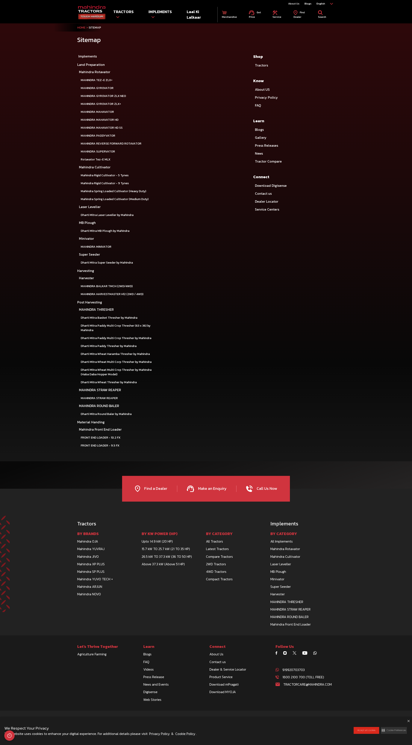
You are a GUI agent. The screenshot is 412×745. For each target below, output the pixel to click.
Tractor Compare (268, 161)
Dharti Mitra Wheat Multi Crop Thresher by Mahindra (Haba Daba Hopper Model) (116, 372)
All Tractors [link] (214, 541)
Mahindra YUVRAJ (91, 548)
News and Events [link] (156, 684)
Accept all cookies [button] (366, 730)
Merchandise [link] (229, 17)
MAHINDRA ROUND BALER (99, 405)
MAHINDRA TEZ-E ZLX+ (96, 80)
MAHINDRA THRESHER (96, 309)
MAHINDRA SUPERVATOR (98, 151)
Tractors (261, 65)
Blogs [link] (307, 4)
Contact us (263, 193)
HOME (81, 27)
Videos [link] (148, 669)
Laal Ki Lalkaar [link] (194, 14)
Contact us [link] (217, 661)
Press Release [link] (153, 676)
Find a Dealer (155, 488)
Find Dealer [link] (299, 14)
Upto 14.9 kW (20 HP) (157, 541)
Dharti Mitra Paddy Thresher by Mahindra (108, 346)
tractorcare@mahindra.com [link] (307, 684)
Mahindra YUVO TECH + (95, 579)
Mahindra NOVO (89, 594)
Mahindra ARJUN (89, 586)
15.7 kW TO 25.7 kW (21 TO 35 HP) (166, 548)
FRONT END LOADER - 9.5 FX (100, 445)
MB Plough (87, 222)
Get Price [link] (255, 14)
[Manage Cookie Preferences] (9, 735)
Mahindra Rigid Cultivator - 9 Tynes (105, 183)
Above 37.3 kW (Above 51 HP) (163, 564)
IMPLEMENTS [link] (160, 12)
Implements (87, 56)
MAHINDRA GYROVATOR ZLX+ (101, 104)
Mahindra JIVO (88, 556)
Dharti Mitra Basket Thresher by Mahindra (109, 317)
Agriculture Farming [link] (91, 654)
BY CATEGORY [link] (219, 533)
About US (262, 89)
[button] (394, 730)
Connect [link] (217, 646)
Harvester (86, 278)
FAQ (258, 105)
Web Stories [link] (152, 699)
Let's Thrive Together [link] (97, 646)
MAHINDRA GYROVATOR (97, 88)
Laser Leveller (90, 206)
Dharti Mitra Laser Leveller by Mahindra (107, 215)
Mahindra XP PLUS (91, 564)
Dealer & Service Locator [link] (227, 669)
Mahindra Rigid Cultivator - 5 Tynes (105, 175)
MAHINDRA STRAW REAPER (100, 389)
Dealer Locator (266, 201)
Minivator (86, 238)
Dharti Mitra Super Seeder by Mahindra (107, 262)
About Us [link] (293, 4)
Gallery (261, 137)
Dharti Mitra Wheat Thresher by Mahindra (109, 382)
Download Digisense (271, 185)
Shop (258, 56)
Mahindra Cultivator (95, 167)
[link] (91, 12)
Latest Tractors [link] (217, 548)
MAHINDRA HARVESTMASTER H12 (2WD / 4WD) (112, 294)
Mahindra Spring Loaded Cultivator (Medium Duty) (114, 199)
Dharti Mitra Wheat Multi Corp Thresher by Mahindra (116, 362)
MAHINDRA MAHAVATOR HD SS (102, 127)
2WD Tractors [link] (216, 564)
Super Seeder (89, 254)
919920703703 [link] (293, 669)
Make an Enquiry (212, 488)
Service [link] (277, 17)
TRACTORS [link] (123, 12)
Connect (261, 177)
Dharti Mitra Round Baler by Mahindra (106, 414)
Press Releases (266, 145)
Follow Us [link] (285, 646)
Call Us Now (266, 488)
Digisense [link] (150, 691)
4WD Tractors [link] (216, 571)
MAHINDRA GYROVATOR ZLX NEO (103, 96)
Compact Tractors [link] (219, 579)
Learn (258, 121)
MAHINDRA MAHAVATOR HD (99, 120)
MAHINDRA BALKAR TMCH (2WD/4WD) (107, 286)
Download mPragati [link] (224, 684)
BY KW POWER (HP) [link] (159, 533)
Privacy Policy (266, 97)
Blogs (259, 129)
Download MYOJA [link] (222, 691)
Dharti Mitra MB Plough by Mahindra (105, 231)
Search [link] (322, 17)
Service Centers (267, 209)
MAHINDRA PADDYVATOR (98, 135)
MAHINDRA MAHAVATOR (97, 112)
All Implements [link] (281, 541)
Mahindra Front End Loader (100, 429)
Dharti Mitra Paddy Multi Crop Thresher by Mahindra (116, 338)
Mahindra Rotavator (94, 71)
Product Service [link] (221, 676)
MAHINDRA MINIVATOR (96, 246)
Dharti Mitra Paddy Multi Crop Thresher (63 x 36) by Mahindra (115, 327)
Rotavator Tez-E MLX (95, 159)
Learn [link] (148, 646)
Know (258, 81)
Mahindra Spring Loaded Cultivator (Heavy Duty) (113, 191)
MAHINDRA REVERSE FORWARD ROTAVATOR (111, 143)
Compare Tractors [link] (219, 556)
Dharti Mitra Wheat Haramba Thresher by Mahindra (115, 354)
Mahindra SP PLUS (91, 571)
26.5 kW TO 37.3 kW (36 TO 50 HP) (167, 556)
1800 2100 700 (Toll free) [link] (303, 677)
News (259, 153)
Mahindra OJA (87, 541)
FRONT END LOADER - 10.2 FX (100, 437)
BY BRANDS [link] (88, 533)
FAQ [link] (146, 661)
